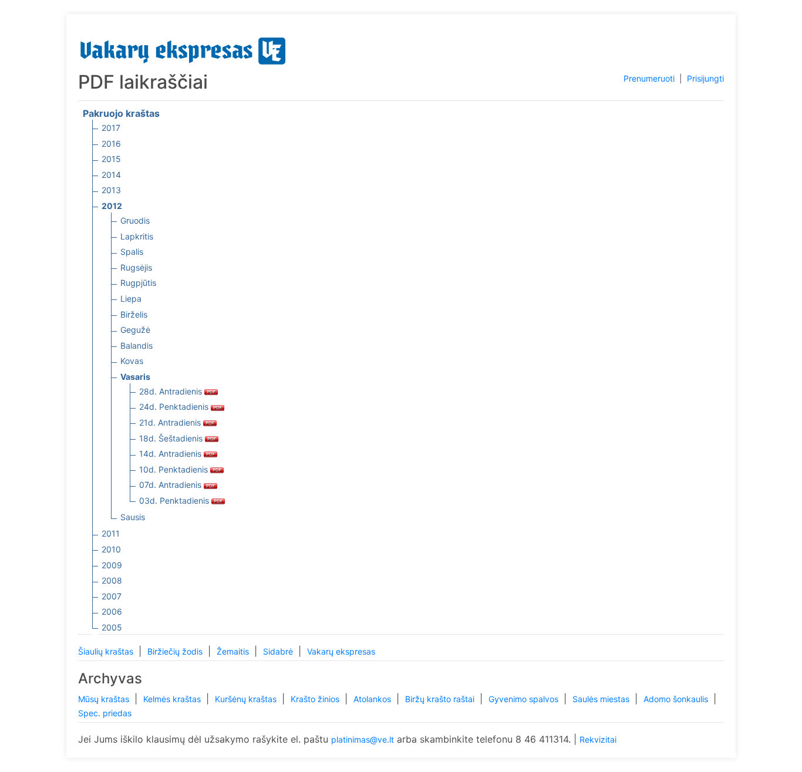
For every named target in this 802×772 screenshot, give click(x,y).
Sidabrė (279, 651)
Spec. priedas (105, 713)
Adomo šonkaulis (676, 699)
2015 (111, 159)
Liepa (130, 299)
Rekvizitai (597, 739)
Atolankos (373, 699)
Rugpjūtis (138, 283)
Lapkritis (136, 236)
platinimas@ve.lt (362, 739)
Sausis (132, 517)
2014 (111, 175)
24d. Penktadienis (175, 407)
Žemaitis (234, 651)
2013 (111, 190)
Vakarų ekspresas (341, 651)
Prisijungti (705, 78)
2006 (112, 611)
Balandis (136, 345)
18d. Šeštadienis (172, 438)
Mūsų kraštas (105, 699)
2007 (112, 596)
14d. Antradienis (171, 454)
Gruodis (135, 220)
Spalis (131, 252)
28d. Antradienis (171, 391)
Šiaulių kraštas (107, 651)
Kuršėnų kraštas (247, 699)
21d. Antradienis (171, 422)
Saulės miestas (602, 699)
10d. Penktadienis (174, 469)
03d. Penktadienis (175, 500)
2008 (112, 580)
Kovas (131, 361)
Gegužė (135, 330)
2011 (111, 533)
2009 (112, 565)
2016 (111, 144)
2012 (112, 206)
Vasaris (135, 377)
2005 (112, 627)
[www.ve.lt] (183, 48)
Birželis (133, 314)
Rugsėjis (136, 267)
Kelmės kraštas (173, 699)
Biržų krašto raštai (441, 699)
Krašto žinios (316, 699)
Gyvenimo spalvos (524, 699)
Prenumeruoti (649, 78)
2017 (111, 128)
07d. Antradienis (171, 485)
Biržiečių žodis (176, 651)
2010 (111, 549)
